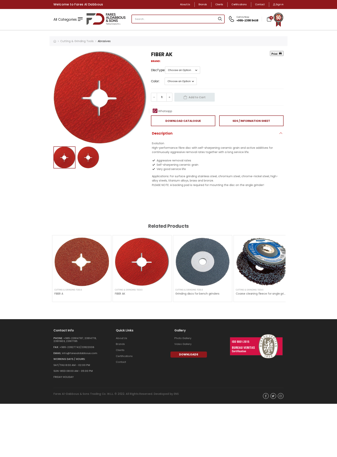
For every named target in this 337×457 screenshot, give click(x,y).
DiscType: (158, 70)
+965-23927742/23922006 (76, 347)
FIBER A (58, 294)
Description (162, 133)
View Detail (81, 281)
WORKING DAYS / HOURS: (69, 359)
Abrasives (104, 41)
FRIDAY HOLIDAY (63, 377)
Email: (57, 353)
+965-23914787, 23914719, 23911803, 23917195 (75, 339)
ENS (176, 394)
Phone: (58, 338)
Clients (219, 4)
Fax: (56, 347)
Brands (203, 4)
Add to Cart (197, 97)
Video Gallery (183, 344)
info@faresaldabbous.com (79, 353)
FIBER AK (120, 294)
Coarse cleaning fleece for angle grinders (263, 294)
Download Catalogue (183, 121)
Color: (155, 81)
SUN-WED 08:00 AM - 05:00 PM (73, 371)
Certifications (239, 4)
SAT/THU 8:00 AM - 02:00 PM (71, 365)
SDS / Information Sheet (251, 121)
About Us (185, 4)
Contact (260, 4)
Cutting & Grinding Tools (77, 41)
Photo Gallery (182, 338)
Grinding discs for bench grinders (197, 294)
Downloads (188, 354)
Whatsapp (164, 111)
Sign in (279, 4)
